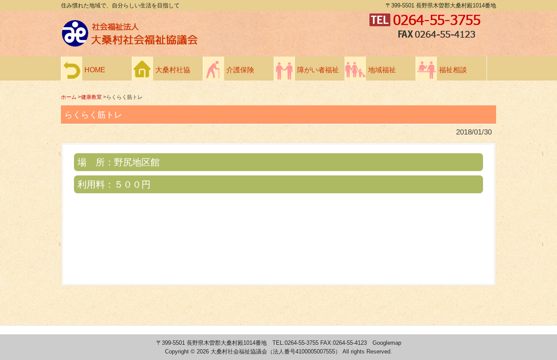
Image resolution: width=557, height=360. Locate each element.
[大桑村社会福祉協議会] (213, 44)
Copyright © (181, 351)
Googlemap (386, 343)
